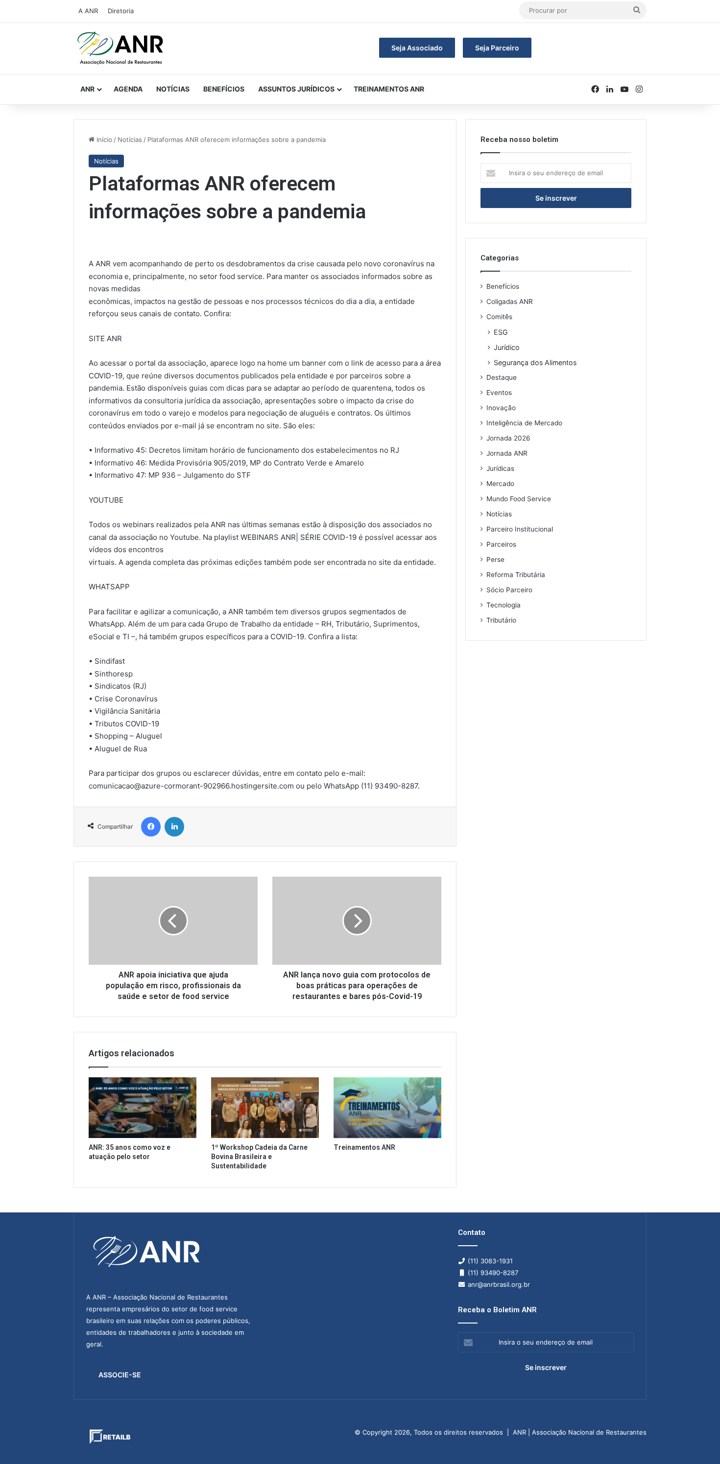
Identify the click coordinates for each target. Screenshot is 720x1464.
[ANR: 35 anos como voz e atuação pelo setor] (142, 1107)
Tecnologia (503, 605)
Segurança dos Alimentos (535, 362)
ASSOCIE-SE (119, 1375)
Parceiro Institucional (519, 529)
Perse (495, 559)
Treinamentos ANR (389, 89)
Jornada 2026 (508, 438)
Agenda (128, 89)
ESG (501, 332)
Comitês (499, 317)
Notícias (173, 89)
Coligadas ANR (509, 301)
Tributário (501, 620)
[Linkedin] (174, 827)
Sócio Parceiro (509, 590)
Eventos (499, 392)
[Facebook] (151, 827)
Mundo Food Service (518, 499)
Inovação (501, 408)
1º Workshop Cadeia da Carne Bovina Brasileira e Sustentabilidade (259, 1156)
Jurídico (507, 347)
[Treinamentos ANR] (387, 1107)
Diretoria (121, 11)
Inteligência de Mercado (524, 423)
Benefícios (223, 89)
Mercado (500, 484)
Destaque (501, 377)
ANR (87, 89)
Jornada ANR (507, 453)
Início (103, 139)
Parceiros (501, 544)
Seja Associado (417, 48)
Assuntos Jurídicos (296, 89)
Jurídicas (500, 468)
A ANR (88, 11)
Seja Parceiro (497, 48)
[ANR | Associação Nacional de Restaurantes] (120, 48)
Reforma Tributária (515, 575)
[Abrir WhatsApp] (695, 1439)
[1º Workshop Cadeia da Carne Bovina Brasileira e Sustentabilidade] (265, 1107)
